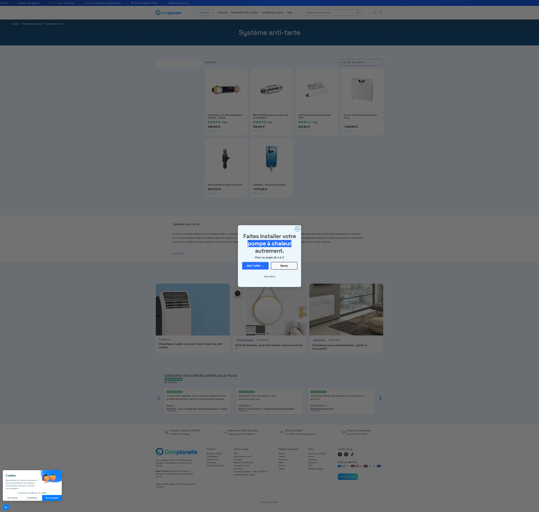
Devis (284, 265)
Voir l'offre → (255, 265)
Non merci (269, 276)
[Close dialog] (297, 228)
